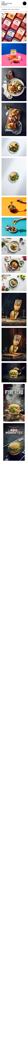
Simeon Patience (15, 9)
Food (9, 9)
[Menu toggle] (24, 3)
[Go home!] (7, 3)
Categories (4, 9)
